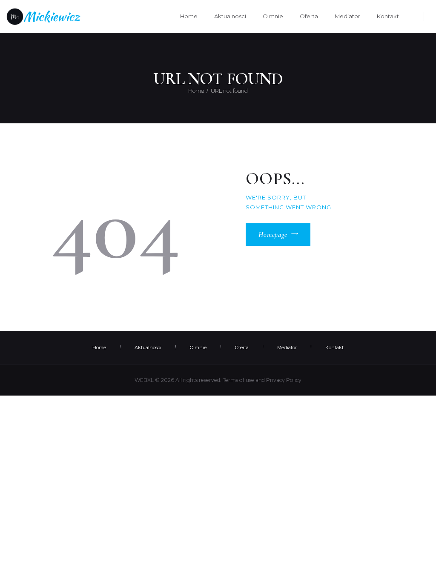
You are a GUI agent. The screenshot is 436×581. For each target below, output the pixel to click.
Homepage (272, 235)
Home (196, 90)
